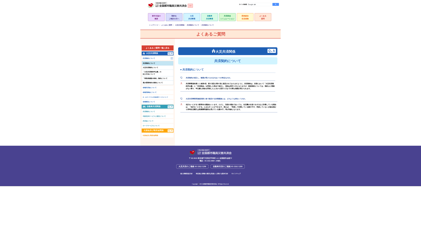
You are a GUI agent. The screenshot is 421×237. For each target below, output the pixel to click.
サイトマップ (236, 173)
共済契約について (149, 63)
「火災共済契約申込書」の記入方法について (152, 73)
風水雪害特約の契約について (153, 82)
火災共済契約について (150, 67)
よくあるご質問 (166, 25)
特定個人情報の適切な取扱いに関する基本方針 (212, 173)
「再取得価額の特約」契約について (155, 78)
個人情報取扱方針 (186, 173)
